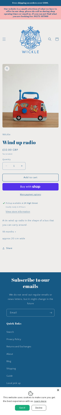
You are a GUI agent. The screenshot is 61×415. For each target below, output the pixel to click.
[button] (4, 39)
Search (10, 332)
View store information (18, 211)
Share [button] (9, 248)
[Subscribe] (50, 313)
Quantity (6, 159)
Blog (9, 361)
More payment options (30, 194)
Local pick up (14, 383)
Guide (10, 376)
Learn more (40, 401)
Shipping (11, 368)
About (10, 354)
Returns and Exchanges (19, 346)
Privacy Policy (14, 339)
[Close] (58, 390)
